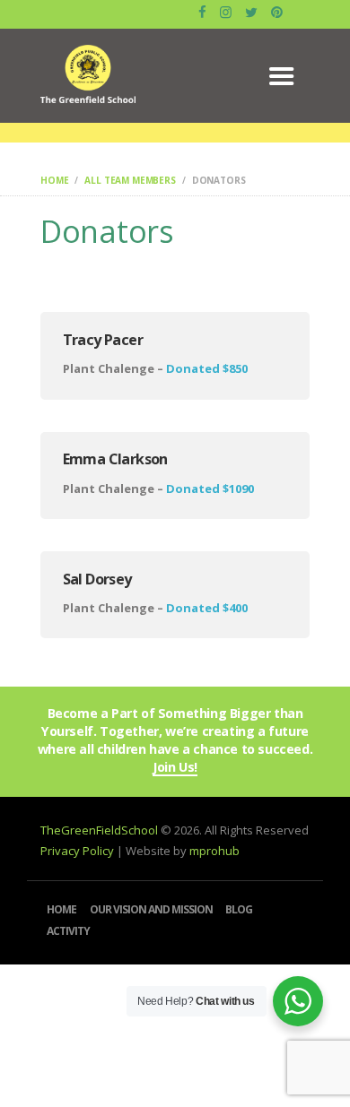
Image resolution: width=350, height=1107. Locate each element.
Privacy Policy (77, 851)
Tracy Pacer (103, 340)
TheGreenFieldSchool (100, 830)
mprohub (214, 851)
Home (54, 180)
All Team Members (130, 180)
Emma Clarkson (115, 459)
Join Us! (175, 767)
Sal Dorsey (97, 579)
